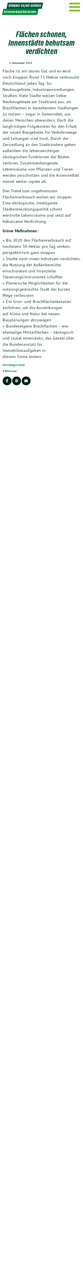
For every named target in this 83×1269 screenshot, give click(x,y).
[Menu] (74, 7)
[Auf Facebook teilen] (7, 380)
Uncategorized (14, 365)
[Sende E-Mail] (26, 380)
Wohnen (11, 371)
